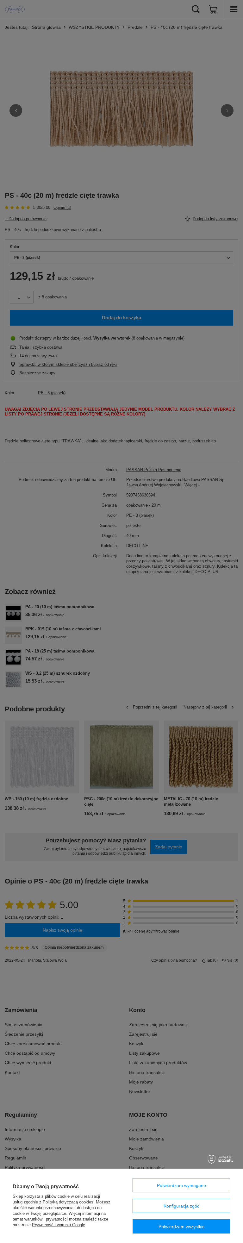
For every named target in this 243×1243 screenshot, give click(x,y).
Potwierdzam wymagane (181, 1185)
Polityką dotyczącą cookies (68, 1202)
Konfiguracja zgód (182, 1206)
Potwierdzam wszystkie (182, 1226)
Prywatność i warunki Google (58, 1224)
